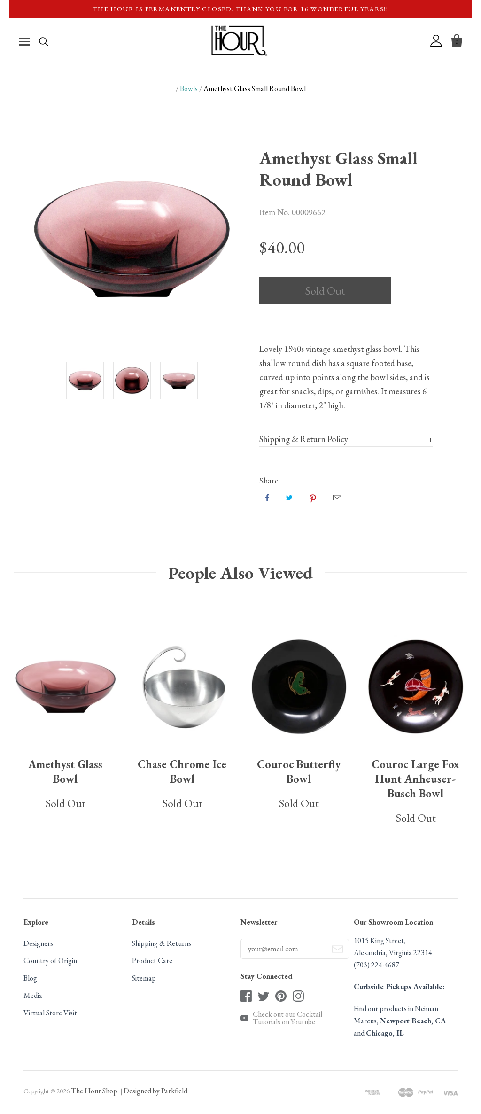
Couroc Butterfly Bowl (299, 771)
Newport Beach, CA (413, 1021)
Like (267, 498)
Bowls (189, 88)
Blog (30, 978)
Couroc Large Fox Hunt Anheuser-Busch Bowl (415, 779)
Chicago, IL (384, 1033)
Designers (38, 943)
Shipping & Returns (161, 943)
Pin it (312, 498)
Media (32, 995)
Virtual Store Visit (50, 1013)
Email (337, 498)
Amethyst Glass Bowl (65, 771)
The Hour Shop (94, 1091)
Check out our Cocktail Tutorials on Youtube (287, 1018)
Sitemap (144, 978)
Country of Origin (50, 961)
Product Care (152, 961)
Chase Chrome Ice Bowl (182, 771)
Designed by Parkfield (155, 1091)
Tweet (289, 498)
